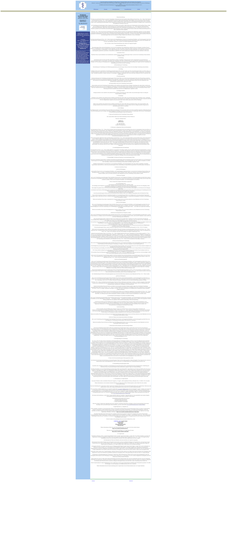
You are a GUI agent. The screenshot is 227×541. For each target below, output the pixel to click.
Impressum (93, 480)
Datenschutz (131, 480)
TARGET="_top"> (120, 421)
